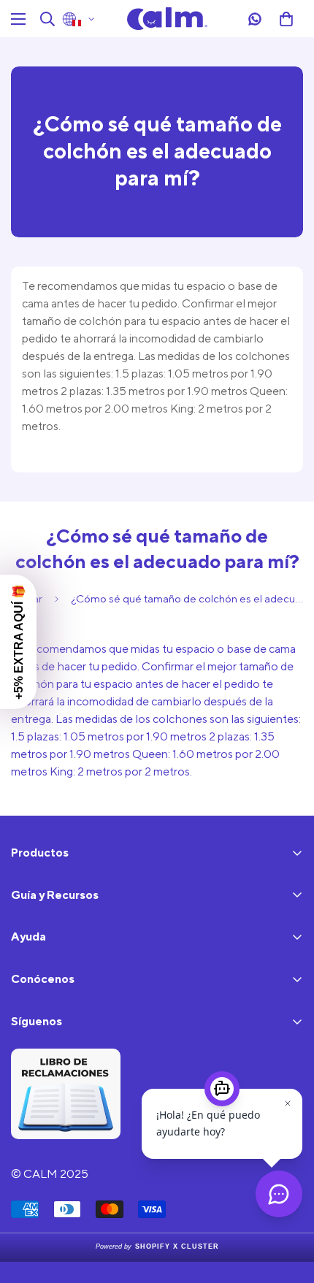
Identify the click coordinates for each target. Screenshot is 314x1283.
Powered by (157, 1246)
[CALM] (167, 18)
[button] (286, 19)
